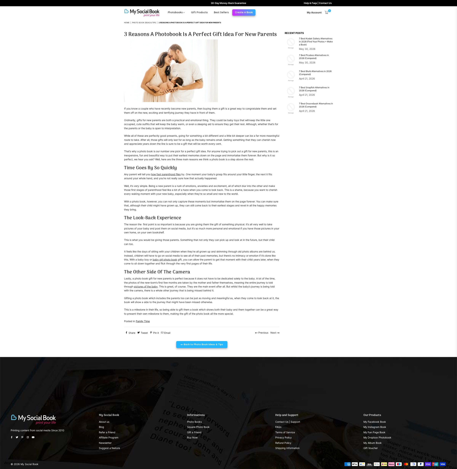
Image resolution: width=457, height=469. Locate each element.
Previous (263, 332)
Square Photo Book (198, 426)
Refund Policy (283, 442)
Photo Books (194, 421)
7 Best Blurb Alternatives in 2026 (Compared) (315, 73)
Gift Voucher (370, 448)
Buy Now (192, 437)
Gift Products (199, 12)
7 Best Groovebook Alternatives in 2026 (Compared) (316, 105)
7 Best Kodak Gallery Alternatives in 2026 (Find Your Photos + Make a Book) (316, 41)
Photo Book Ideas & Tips (144, 22)
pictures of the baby (146, 286)
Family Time (143, 321)
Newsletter (105, 442)
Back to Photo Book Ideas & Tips (203, 344)
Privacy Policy (283, 437)
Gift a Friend (194, 432)
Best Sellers (221, 12)
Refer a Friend (107, 432)
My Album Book (372, 442)
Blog (101, 426)
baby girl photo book (165, 259)
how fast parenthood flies (166, 174)
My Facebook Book (374, 421)
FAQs (278, 426)
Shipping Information (287, 448)
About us (104, 421)
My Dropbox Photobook (377, 437)
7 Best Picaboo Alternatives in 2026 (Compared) (314, 56)
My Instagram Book (374, 426)
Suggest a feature (109, 448)
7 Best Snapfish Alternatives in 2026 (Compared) (314, 89)
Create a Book (244, 12)
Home (126, 22)
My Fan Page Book (374, 432)
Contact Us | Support (287, 421)
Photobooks (175, 12)
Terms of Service (285, 432)
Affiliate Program (108, 437)
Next (273, 332)
